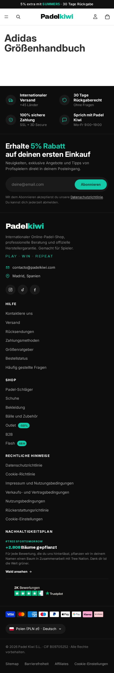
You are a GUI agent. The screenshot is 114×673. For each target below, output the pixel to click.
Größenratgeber (19, 349)
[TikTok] (23, 290)
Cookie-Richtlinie (20, 474)
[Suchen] (18, 17)
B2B (9, 434)
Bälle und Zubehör (22, 416)
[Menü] (6, 16)
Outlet (17, 425)
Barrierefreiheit (37, 664)
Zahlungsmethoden (22, 340)
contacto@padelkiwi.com (33, 267)
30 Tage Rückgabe (78, 4)
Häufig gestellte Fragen (26, 367)
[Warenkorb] (107, 17)
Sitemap (12, 664)
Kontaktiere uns (19, 313)
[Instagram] (10, 290)
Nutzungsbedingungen (25, 501)
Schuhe (12, 398)
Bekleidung (15, 407)
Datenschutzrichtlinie (87, 197)
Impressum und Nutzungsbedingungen (40, 483)
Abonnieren (91, 184)
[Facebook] (35, 290)
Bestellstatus (17, 358)
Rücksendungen (20, 331)
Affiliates (61, 664)
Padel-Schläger (19, 389)
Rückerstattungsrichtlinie (27, 510)
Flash (15, 443)
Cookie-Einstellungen (24, 519)
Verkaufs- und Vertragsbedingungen (37, 492)
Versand (13, 322)
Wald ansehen (16, 572)
